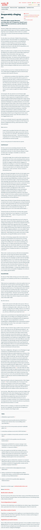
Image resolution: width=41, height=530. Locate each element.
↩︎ (9, 423)
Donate (34, 2)
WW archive (24, 2)
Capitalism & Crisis (30, 7)
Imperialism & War (21, 7)
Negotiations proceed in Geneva (9, 519)
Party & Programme (5, 7)
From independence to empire (9, 502)
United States (31, 16)
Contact (38, 2)
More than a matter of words (8, 510)
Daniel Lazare (30, 19)
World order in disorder (7, 492)
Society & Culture (4, 9)
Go (38, 4)
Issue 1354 (27, 13)
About (20, 2)
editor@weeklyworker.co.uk (21, 486)
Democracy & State (13, 7)
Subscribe (29, 2)
